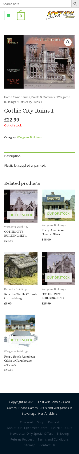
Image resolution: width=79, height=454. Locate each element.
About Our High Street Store (27, 428)
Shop (40, 422)
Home (8, 97)
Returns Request (22, 439)
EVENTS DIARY (61, 428)
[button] (68, 42)
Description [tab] (12, 156)
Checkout (26, 422)
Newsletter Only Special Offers (31, 433)
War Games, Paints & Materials (35, 97)
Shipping (63, 433)
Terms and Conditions (53, 439)
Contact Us (47, 445)
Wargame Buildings (29, 137)
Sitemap (29, 445)
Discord (53, 422)
